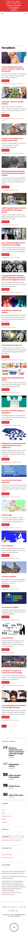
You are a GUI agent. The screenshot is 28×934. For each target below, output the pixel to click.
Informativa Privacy (7, 854)
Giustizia (11, 773)
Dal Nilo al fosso (14, 786)
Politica (17, 392)
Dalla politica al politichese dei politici (13, 379)
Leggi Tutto (5, 80)
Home (3, 810)
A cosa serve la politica (10, 607)
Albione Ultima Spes (16, 795)
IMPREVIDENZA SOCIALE (14, 765)
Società (17, 720)
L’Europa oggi (7, 515)
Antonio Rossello (13, 793)
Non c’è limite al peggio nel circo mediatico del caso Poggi (13, 244)
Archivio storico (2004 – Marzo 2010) (12, 840)
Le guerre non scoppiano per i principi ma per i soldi (12, 139)
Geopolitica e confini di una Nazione (12, 311)
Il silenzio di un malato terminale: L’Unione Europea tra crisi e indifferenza (14, 445)
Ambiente (12, 685)
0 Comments (11, 757)
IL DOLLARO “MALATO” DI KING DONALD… (12, 103)
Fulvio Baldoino (12, 784)
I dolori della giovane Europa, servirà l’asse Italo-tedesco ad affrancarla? (13, 69)
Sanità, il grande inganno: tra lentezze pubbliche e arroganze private (14, 210)
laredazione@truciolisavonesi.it (10, 892)
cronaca (12, 257)
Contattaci (4, 822)
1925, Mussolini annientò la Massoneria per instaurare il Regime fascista (13, 173)
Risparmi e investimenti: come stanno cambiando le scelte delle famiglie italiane (16, 751)
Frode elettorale (7, 638)
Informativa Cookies (7, 857)
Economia (13, 118)
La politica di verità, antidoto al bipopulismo (13, 412)
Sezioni (3, 813)
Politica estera (20, 83)
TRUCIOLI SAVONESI (14, 2)
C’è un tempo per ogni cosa (12, 345)
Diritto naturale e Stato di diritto (15, 776)
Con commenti (14, 153)
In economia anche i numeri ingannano (12, 481)
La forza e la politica (9, 576)
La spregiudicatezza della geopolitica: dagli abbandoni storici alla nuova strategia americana (13, 278)
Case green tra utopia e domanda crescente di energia (12, 672)
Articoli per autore (6, 816)
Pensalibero (13, 83)
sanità (17, 224)
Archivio (4, 819)
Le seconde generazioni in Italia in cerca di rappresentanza (14, 706)
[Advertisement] (14, 30)
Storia (16, 190)
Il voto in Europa (7, 546)
